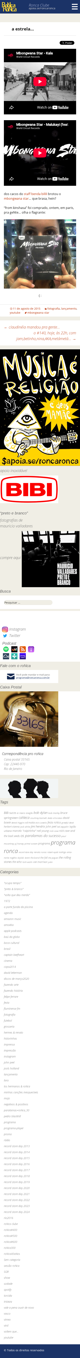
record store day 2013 (17, 1146)
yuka (50, 862)
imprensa (9, 1044)
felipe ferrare (11, 996)
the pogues (53, 857)
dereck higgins (17, 822)
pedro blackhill (12, 1116)
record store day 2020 (17, 1188)
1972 (7, 901)
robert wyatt (52, 852)
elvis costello (41, 822)
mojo (7, 1098)
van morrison (40, 862)
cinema (8, 961)
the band (35, 857)
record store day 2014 (17, 1152)
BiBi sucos (10, 813)
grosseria (9, 1026)
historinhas (10, 1038)
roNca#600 (10, 1242)
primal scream (30, 843)
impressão (10, 1050)
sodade (8, 1283)
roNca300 (10, 1248)
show (7, 1277)
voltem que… (11, 1331)
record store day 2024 (17, 1212)
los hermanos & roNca (17, 1086)
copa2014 (10, 967)
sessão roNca (11, 1266)
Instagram (17, 629)
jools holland (11, 1068)
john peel (51, 826)
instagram (10, 1056)
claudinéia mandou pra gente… (32, 327)
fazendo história (13, 990)
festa (6, 1002)
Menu (75, 7)
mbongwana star (16, 198)
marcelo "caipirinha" (24, 831)
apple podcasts (13, 931)
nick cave (54, 830)
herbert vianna (11, 826)
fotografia (53, 308)
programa (44, 843)
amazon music (12, 919)
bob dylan (41, 812)
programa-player (13, 1128)
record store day (26, 852)
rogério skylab (17, 857)
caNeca (24, 817)
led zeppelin (63, 826)
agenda (8, 913)
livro (6, 1080)
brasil (7, 949)
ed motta (30, 822)
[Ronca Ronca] (9, 7)
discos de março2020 (16, 978)
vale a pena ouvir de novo (19, 1307)
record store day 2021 (17, 1194)
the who (17, 862)
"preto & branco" (13, 889)
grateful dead (68, 822)
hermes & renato (13, 1032)
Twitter (14, 635)
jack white (25, 826)
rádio (7, 1140)
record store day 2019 (17, 1182)
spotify (7, 1289)
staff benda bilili (35, 194)
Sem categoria (12, 1260)
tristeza (8, 1301)
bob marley (54, 813)
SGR (6, 1272)
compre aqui (10, 557)
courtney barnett (38, 818)
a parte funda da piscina (18, 907)
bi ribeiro (21, 813)
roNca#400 (10, 1230)
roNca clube (11, 1224)
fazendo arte (11, 984)
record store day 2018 (17, 1176)
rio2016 (8, 1218)
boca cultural (11, 943)
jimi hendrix (38, 826)
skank (27, 857)
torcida (8, 1295)
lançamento (69, 308)
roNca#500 (10, 1236)
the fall (44, 857)
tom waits (27, 861)
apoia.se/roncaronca (42, 8)
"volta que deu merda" (17, 895)
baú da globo (12, 937)
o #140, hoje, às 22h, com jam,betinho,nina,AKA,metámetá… (46, 335)
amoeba (9, 925)
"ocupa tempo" (12, 883)
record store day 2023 (17, 1206)
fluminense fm (12, 1008)
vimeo (7, 1319)
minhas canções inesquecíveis (21, 1092)
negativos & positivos (16, 1104)
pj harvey (19, 843)
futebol (8, 1020)
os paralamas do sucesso (41, 835)
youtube (15, 312)
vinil (6, 1325)
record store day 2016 (17, 1164)
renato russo (40, 852)
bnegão (29, 813)
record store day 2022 (17, 1200)
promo (8, 1134)
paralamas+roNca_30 (16, 1110)
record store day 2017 (17, 1170)
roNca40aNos (12, 1254)
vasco (7, 1313)
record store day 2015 (17, 1158)
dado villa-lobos (55, 818)
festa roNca (54, 822)
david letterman (13, 973)
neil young (43, 831)
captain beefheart (14, 955)
